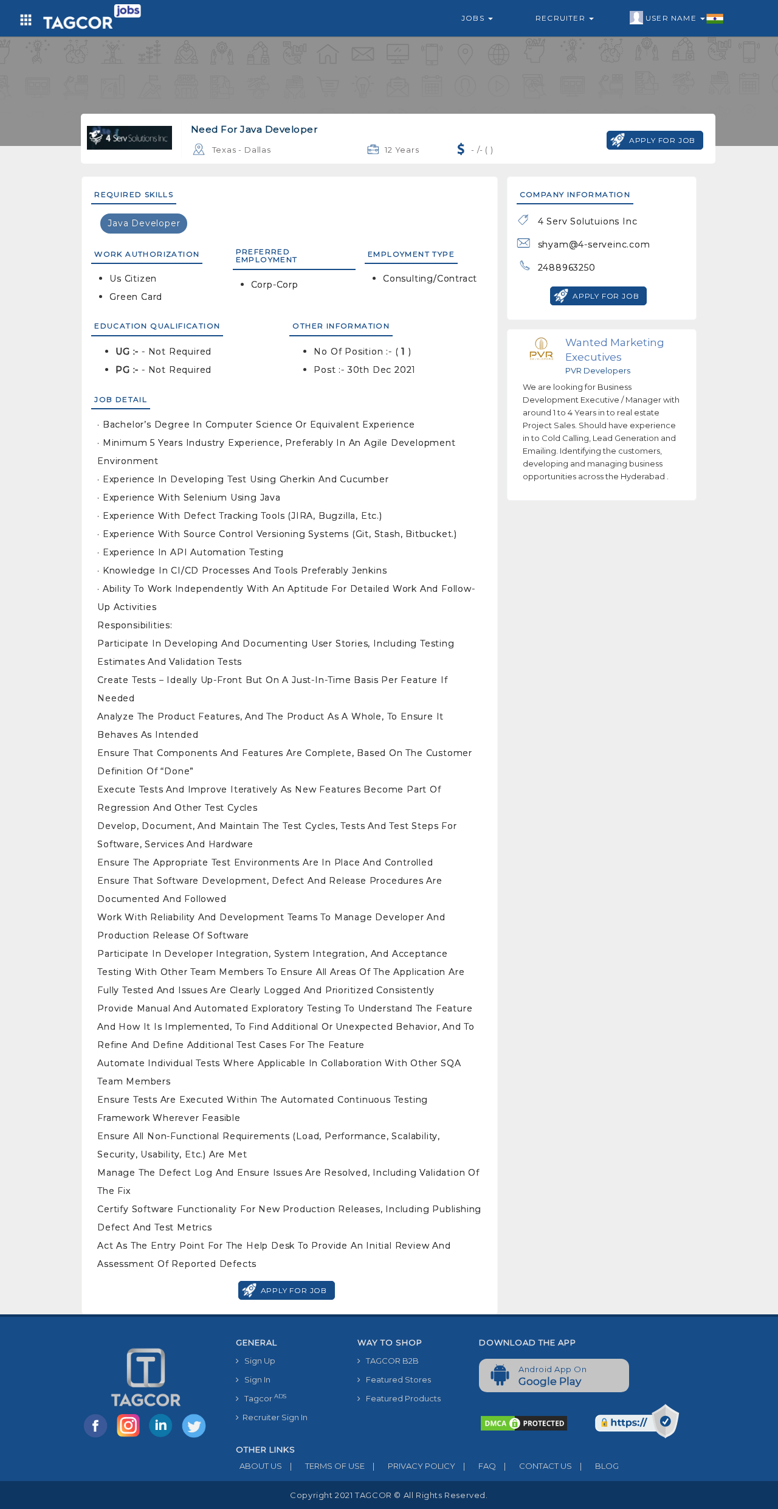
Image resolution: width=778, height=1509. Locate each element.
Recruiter (561, 18)
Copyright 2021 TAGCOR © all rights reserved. (388, 1495)
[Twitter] (195, 1436)
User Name (672, 18)
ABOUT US (259, 1466)
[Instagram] (130, 1436)
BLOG (599, 1466)
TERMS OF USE (327, 1466)
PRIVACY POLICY (414, 1466)
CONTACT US (538, 1466)
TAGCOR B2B (389, 1360)
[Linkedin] (163, 1436)
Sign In (254, 1379)
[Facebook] (97, 1436)
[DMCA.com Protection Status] (524, 1422)
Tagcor (262, 1398)
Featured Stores (395, 1379)
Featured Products (400, 1398)
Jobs (474, 18)
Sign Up (257, 1360)
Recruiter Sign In (273, 1417)
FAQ (479, 1466)
